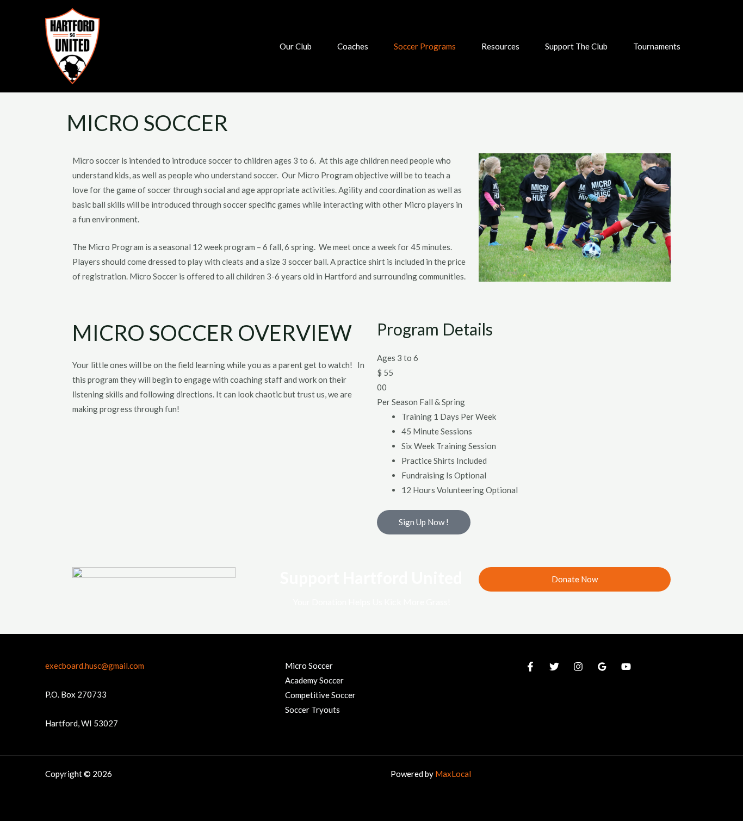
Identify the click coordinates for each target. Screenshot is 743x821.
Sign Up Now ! (424, 522)
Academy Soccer (314, 680)
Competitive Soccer (320, 695)
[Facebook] (530, 666)
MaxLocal (453, 774)
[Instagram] (578, 666)
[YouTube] (626, 666)
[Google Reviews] (602, 666)
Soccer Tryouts (312, 709)
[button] (316, 46)
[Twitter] (554, 666)
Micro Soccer (309, 665)
